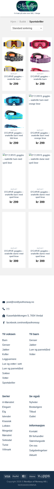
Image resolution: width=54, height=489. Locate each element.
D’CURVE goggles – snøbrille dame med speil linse (40, 194)
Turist (5, 445)
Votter (5, 378)
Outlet (32, 416)
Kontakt (33, 431)
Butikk (23, 21)
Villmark (6, 449)
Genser (6, 345)
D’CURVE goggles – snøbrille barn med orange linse (40, 135)
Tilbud (32, 411)
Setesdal (7, 440)
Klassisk (6, 421)
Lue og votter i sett (12, 364)
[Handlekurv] (50, 5)
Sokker (6, 373)
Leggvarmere (9, 359)
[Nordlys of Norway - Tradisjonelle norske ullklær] (27, 6)
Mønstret (7, 435)
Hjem (13, 21)
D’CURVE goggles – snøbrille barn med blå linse (13, 135)
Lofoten (6, 426)
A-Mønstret (8, 402)
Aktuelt (33, 455)
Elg (4, 411)
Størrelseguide (37, 441)
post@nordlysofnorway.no (20, 302)
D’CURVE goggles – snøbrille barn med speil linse (13, 194)
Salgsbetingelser (38, 450)
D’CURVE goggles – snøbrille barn (13, 77)
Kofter (5, 354)
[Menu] (4, 5)
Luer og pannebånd (12, 368)
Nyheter (33, 402)
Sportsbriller (8, 382)
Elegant (6, 407)
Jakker (5, 349)
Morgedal (7, 430)
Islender (6, 416)
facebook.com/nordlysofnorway (22, 322)
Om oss (33, 445)
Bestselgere (35, 407)
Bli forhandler (36, 436)
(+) (7, 308)
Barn (4, 340)
